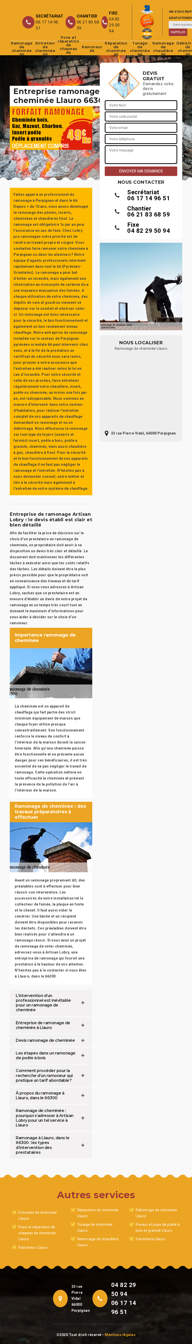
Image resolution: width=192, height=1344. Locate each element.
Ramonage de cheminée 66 (21, 49)
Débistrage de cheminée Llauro (156, 1213)
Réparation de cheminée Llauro (98, 1213)
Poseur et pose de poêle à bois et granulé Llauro (158, 1227)
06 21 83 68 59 (88, 25)
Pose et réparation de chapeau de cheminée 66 (68, 49)
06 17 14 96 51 (47, 25)
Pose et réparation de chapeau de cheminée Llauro (37, 1233)
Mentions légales (120, 1335)
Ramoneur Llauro (33, 1248)
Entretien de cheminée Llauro (37, 1215)
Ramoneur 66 (92, 49)
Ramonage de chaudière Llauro (98, 1242)
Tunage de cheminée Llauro (95, 1227)
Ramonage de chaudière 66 (163, 49)
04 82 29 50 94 (114, 25)
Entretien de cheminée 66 (45, 49)
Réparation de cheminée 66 (116, 49)
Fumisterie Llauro (150, 1239)
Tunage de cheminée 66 (140, 49)
